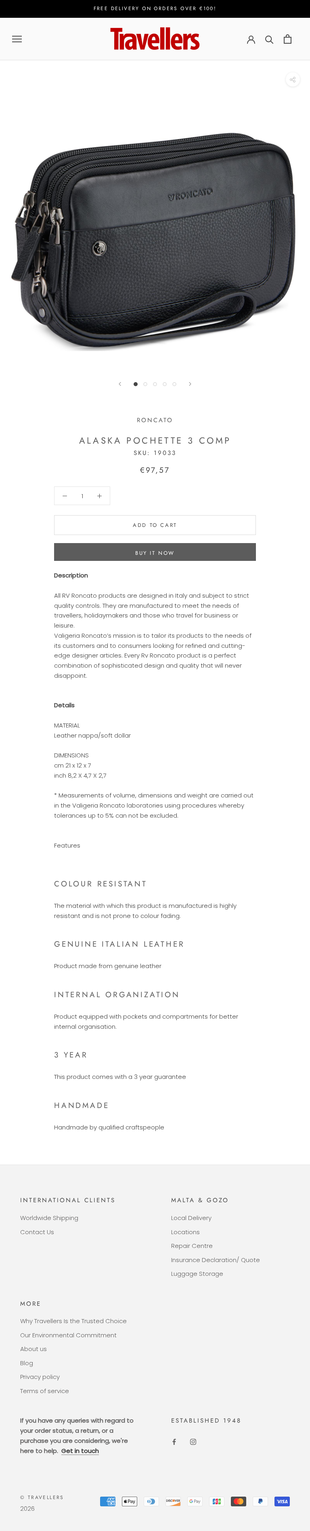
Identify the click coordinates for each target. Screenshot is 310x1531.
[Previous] (120, 384)
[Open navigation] (17, 39)
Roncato (155, 420)
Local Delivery (191, 1218)
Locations (185, 1232)
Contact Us (37, 1232)
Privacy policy (40, 1376)
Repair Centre (192, 1245)
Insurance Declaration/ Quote (215, 1260)
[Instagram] (193, 1441)
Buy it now (155, 553)
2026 (27, 1508)
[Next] (190, 384)
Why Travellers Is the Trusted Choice (73, 1321)
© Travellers (42, 1497)
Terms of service (44, 1391)
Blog (26, 1363)
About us (33, 1349)
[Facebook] (174, 1441)
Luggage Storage (197, 1273)
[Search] (269, 39)
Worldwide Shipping (49, 1218)
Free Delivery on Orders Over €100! (155, 8)
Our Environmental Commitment (68, 1335)
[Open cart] (287, 39)
